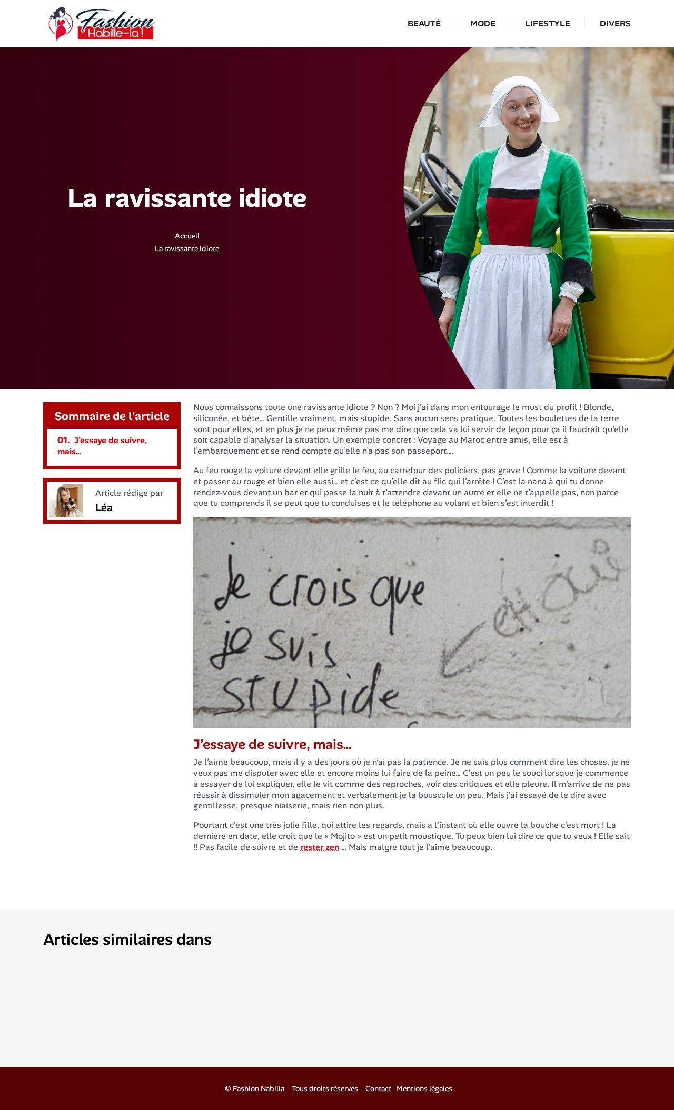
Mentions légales (424, 1088)
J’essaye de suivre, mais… (102, 446)
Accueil (187, 236)
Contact (378, 1088)
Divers (615, 23)
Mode (482, 23)
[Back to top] (645, 1081)
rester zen (319, 847)
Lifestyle (547, 23)
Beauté (424, 23)
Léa (104, 507)
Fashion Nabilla (258, 1088)
